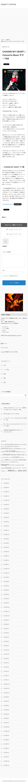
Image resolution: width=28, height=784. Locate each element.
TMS (5, 365)
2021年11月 (6, 654)
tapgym (5, 464)
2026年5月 (6, 487)
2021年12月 (6, 650)
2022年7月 (6, 628)
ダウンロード (18, 204)
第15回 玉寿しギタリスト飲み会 (11, 413)
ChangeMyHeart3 (7, 204)
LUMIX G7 (22, 457)
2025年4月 (6, 517)
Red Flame (9, 462)
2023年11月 (6, 573)
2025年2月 (6, 526)
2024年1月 (6, 564)
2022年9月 (6, 620)
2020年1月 (6, 722)
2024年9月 (6, 538)
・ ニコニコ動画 (5, 328)
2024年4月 (6, 551)
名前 (3, 270)
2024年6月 (6, 547)
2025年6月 (6, 509)
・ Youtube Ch (4, 327)
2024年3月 (6, 556)
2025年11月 (6, 500)
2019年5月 (6, 744)
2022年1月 (6, 645)
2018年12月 (6, 761)
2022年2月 (6, 641)
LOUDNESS (16, 457)
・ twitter (3, 330)
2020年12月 (7, 684)
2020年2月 (6, 718)
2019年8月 (6, 739)
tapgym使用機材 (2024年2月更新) (9, 352)
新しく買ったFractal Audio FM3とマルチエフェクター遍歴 (15, 424)
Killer (22, 454)
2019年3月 (6, 752)
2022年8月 (6, 624)
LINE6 (10, 457)
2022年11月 (6, 611)
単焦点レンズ (4, 470)
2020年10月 (7, 692)
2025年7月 (6, 504)
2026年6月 (6, 483)
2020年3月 (6, 714)
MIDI (7, 460)
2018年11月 (6, 765)
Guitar (22, 448)
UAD (10, 465)
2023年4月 (6, 598)
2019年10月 (7, 731)
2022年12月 (6, 607)
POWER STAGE (4, 462)
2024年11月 (6, 534)
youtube (8, 468)
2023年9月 (6, 577)
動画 (5, 374)
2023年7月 (6, 585)
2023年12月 (7, 568)
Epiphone (16, 446)
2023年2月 (6, 603)
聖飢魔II (20, 471)
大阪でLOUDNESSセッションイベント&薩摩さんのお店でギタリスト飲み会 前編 (15, 408)
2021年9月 (6, 658)
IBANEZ (18, 451)
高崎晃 (25, 471)
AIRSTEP (2, 444)
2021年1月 (6, 679)
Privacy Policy (4, 347)
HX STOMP (10, 451)
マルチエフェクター (17, 468)
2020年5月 (6, 709)
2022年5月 (6, 632)
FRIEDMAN (18, 448)
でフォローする (15, 229)
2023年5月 (6, 594)
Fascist (13, 448)
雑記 (5, 217)
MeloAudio (3, 460)
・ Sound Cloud (5, 332)
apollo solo (13, 444)
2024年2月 (6, 560)
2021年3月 (6, 671)
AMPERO (7, 444)
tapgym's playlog (8, 4)
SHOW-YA (14, 462)
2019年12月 (6, 727)
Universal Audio (20, 465)
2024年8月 (6, 543)
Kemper (7, 454)
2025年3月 (6, 521)
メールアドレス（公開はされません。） (10, 275)
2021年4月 (6, 667)
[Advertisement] (14, 23)
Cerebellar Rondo (9, 446)
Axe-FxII (19, 444)
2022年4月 (6, 637)
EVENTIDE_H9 (6, 448)
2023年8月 (6, 581)
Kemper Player (16, 455)
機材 (5, 378)
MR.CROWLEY (12, 460)
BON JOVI (3, 446)
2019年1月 (6, 756)
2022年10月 (7, 615)
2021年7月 (6, 662)
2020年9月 (6, 697)
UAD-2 (14, 465)
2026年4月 (6, 491)
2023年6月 (6, 590)
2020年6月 (6, 705)
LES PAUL (6, 457)
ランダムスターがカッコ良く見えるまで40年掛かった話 (15, 418)
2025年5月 (6, 513)
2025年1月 (6, 530)
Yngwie (3, 468)
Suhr (18, 462)
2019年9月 (6, 735)
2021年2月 (6, 675)
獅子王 (16, 470)
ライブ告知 (6, 369)
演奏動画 (11, 471)
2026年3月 (6, 496)
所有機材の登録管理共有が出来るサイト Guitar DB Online (14, 430)
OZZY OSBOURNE (20, 460)
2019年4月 (6, 748)
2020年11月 (6, 688)
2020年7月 (6, 701)
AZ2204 (24, 444)
